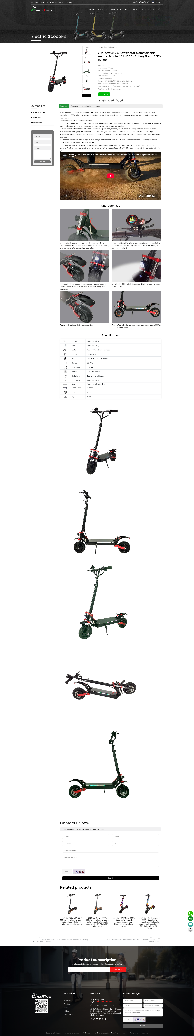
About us (102, 9)
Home (92, 9)
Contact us (148, 9)
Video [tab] (98, 106)
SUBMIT (143, 1026)
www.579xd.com (141, 1033)
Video (136, 9)
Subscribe (118, 969)
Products (116, 9)
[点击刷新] (79, 871)
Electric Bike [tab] (36, 117)
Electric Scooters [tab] (38, 112)
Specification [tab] (87, 106)
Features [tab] (74, 106)
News (127, 9)
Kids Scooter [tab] (36, 123)
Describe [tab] (63, 106)
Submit (42, 162)
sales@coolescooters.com (62, 2)
